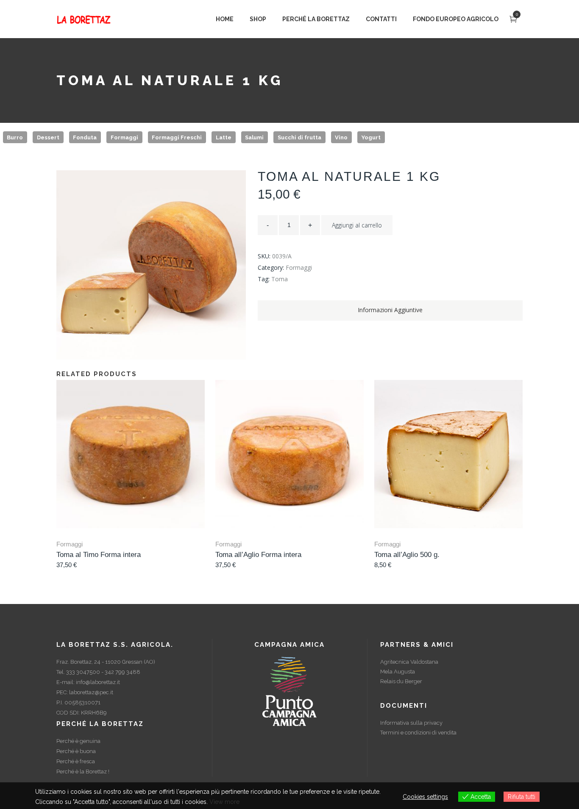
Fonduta (85, 137)
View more (224, 801)
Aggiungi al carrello (357, 225)
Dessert (48, 137)
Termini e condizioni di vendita (418, 732)
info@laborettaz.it (98, 682)
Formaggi (124, 137)
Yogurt (371, 137)
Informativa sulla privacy (411, 723)
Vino (341, 137)
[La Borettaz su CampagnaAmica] (289, 691)
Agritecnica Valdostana (409, 662)
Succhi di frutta (299, 137)
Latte (223, 137)
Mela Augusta (397, 671)
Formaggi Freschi (177, 137)
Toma (279, 279)
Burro (15, 137)
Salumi (254, 137)
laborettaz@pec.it (91, 692)
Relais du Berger (401, 681)
